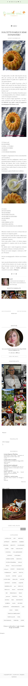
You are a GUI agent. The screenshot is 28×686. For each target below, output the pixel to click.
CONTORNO (17, 555)
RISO (12, 600)
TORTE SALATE (11, 617)
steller (23, 606)
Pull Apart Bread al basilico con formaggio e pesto (14, 478)
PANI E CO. (7, 589)
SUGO (11, 610)
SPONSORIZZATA (15, 606)
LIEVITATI (7, 582)
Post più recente (6, 311)
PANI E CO (20, 586)
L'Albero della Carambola (10, 459)
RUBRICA (7, 603)
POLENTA (14, 596)
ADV (14, 538)
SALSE (13, 603)
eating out (6, 569)
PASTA (13, 589)
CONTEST (9, 555)
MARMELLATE (8, 586)
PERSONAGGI (13, 593)
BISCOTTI (13, 545)
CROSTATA (19, 559)
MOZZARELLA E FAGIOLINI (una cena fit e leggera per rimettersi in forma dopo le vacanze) (14, 467)
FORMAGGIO (8, 572)
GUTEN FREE (7, 579)
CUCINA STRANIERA (11, 562)
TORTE (16, 610)
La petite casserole (8, 471)
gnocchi (20, 576)
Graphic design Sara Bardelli (16, 626)
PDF (7, 593)
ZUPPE (22, 620)
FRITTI (15, 572)
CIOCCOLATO (19, 548)
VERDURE (16, 620)
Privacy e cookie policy (9, 626)
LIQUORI (21, 582)
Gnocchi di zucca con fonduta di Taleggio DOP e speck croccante (14, 461)
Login (17, 626)
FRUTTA (21, 572)
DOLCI (7, 565)
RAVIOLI (7, 600)
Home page (14, 313)
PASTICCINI (20, 589)
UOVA (18, 617)
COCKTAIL (8, 552)
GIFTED (14, 576)
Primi (20, 596)
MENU (15, 26)
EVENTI (12, 569)
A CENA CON (8, 538)
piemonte (8, 596)
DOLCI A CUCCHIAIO (16, 565)
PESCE (20, 593)
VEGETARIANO (7, 620)
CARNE (7, 548)
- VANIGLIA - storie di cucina (11, 476)
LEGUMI (22, 579)
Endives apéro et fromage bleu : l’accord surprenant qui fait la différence (14, 472)
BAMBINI (21, 542)
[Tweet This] (11, 273)
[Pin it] (16, 273)
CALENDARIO (21, 545)
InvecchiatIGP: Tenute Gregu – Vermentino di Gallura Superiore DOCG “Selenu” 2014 (14, 456)
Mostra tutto (23, 481)
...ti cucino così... (15, 674)
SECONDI (20, 603)
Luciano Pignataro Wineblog (10, 454)
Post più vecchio (21, 311)
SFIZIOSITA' (6, 606)
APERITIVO (14, 542)
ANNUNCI (20, 538)
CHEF (12, 548)
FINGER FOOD (20, 569)
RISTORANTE (19, 600)
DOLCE (20, 562)
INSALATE (15, 579)
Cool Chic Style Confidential (10, 465)
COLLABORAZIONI (17, 552)
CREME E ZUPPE (10, 559)
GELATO (8, 576)
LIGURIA (14, 582)
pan (15, 586)
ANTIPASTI (6, 542)
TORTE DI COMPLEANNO (14, 613)
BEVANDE (6, 545)
